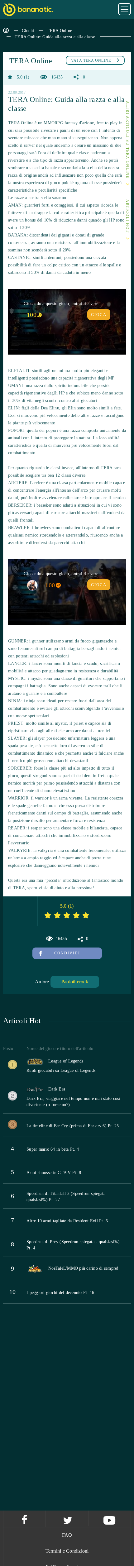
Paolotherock (74, 981)
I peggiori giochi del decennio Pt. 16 (60, 1292)
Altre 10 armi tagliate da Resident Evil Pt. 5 (67, 1221)
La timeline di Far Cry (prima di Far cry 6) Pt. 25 (72, 1126)
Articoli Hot (127, 216)
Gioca (99, 314)
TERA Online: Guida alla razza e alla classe (55, 37)
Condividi (67, 953)
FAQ (67, 1535)
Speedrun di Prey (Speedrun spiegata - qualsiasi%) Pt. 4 (73, 1244)
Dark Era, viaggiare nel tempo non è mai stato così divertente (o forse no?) (73, 1101)
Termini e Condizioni (67, 1551)
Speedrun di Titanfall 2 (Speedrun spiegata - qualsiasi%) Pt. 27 (67, 1196)
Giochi (28, 30)
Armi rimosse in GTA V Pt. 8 (53, 1172)
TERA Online (59, 30)
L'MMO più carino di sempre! (91, 1268)
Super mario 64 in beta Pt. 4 (52, 1149)
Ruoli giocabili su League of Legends (60, 1070)
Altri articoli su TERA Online (127, 140)
